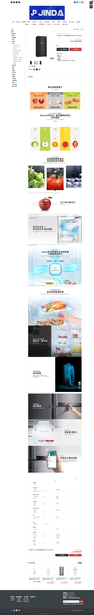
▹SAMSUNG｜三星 (16, 45)
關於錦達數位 (19, 596)
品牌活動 (12, 599)
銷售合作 (13, 596)
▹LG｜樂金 (14, 48)
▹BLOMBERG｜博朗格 (17, 61)
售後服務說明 (26, 601)
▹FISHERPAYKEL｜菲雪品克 (18, 57)
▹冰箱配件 (14, 63)
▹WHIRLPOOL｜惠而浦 (17, 59)
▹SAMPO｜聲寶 (15, 52)
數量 (57, 45)
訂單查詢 (19, 599)
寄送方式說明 (26, 599)
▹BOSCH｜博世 (15, 54)
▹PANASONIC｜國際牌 (17, 50)
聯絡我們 (19, 598)
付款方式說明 (26, 598)
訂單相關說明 (19, 601)
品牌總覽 (12, 598)
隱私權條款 (32, 596)
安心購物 (26, 596)
